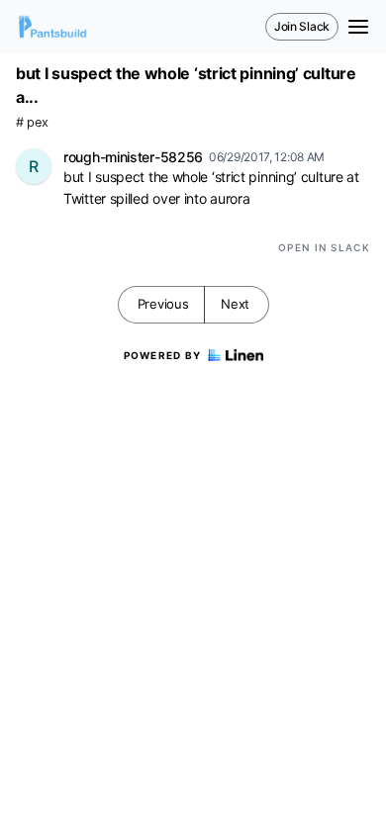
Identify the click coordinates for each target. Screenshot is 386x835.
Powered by (163, 355)
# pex (32, 122)
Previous (163, 304)
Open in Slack (324, 247)
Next (235, 304)
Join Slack (302, 26)
